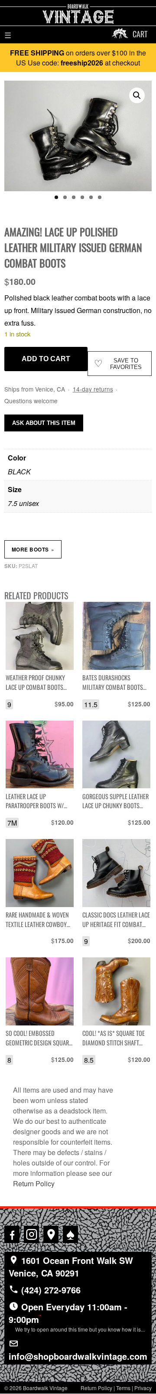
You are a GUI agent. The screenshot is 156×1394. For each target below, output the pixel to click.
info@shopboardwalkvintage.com (78, 1356)
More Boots (33, 549)
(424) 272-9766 (50, 1289)
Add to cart (46, 358)
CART (140, 33)
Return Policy (34, 1183)
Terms (123, 1387)
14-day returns (93, 389)
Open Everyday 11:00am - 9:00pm (77, 1316)
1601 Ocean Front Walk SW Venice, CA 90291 (71, 1266)
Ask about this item (43, 423)
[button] (137, 95)
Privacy (143, 1387)
